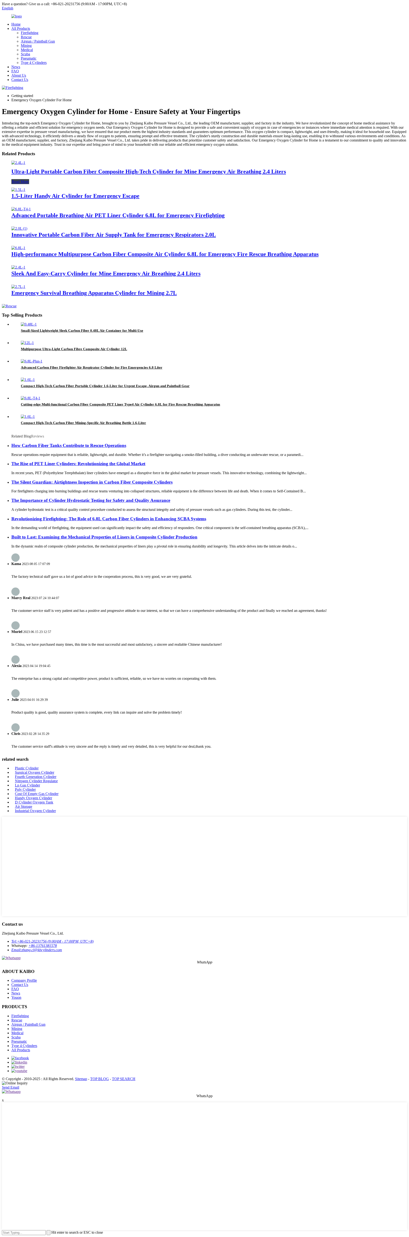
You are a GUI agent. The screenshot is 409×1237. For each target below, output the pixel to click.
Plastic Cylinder (27, 768)
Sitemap (81, 1079)
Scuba (25, 54)
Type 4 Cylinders (34, 63)
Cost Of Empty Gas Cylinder (36, 794)
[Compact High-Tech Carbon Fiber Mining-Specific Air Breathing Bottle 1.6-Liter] (28, 417)
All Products (20, 29)
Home (16, 24)
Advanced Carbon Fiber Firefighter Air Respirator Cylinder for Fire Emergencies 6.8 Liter (91, 367)
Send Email (10, 1087)
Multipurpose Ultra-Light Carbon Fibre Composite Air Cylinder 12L (74, 349)
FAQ (15, 71)
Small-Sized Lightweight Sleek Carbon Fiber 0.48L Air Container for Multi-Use (82, 330)
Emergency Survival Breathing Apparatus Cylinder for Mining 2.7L (94, 293)
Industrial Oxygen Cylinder (35, 811)
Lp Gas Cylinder (27, 785)
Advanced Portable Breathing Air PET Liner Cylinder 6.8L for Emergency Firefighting (118, 215)
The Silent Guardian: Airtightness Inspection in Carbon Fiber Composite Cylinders (92, 482)
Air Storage (23, 806)
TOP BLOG (99, 1079)
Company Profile (24, 980)
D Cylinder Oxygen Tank (34, 802)
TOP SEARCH (123, 1079)
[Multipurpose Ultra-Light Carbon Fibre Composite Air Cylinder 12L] (27, 343)
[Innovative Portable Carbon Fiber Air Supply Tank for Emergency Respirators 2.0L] (19, 228)
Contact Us (19, 80)
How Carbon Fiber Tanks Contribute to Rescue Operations (68, 445)
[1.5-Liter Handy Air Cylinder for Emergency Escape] (18, 190)
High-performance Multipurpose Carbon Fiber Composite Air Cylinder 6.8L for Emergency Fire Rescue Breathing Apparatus (165, 254)
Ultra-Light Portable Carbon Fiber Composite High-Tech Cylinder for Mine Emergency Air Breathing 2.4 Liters (148, 171)
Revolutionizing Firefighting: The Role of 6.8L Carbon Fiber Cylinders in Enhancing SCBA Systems (108, 518)
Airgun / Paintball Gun (38, 41)
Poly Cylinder (25, 789)
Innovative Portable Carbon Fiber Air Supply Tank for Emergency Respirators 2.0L (113, 235)
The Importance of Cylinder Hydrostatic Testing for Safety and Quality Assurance (90, 500)
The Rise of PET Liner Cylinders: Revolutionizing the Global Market (78, 463)
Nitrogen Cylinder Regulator (36, 781)
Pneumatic (28, 58)
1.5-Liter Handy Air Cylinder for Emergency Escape (75, 196)
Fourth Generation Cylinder (35, 777)
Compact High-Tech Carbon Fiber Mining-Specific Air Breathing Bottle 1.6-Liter (83, 423)
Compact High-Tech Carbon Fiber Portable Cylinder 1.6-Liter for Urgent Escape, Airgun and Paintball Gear (105, 386)
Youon (16, 997)
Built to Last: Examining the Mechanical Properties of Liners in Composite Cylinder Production (104, 537)
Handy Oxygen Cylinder (33, 798)
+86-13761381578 (42, 946)
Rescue (26, 37)
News (15, 67)
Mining (26, 46)
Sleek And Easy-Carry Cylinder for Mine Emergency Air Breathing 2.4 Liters (105, 273)
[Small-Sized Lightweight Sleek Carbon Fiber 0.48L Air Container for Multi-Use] (29, 324)
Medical (27, 50)
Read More (20, 182)
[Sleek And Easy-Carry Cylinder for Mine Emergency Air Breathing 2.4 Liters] (18, 267)
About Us (18, 75)
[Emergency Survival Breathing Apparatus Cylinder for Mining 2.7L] (18, 287)
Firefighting (29, 33)
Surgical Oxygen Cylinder (34, 772)
